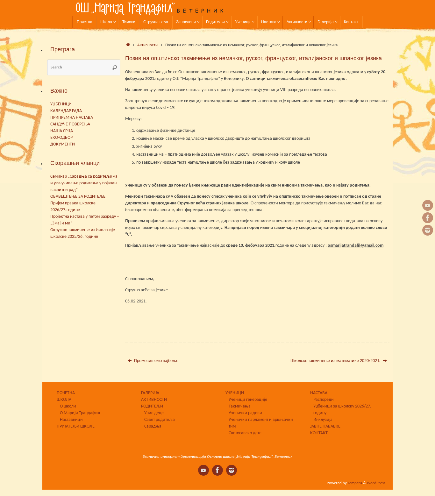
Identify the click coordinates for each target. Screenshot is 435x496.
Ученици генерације (248, 399)
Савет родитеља (159, 419)
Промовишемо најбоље (155, 360)
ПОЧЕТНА (66, 393)
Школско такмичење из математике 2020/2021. (336, 360)
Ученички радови (245, 413)
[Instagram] (427, 230)
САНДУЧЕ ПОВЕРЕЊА (70, 124)
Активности (147, 45)
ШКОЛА (64, 399)
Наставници (71, 419)
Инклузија (322, 419)
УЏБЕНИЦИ (61, 104)
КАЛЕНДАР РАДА (66, 111)
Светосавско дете (245, 433)
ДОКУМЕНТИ (62, 144)
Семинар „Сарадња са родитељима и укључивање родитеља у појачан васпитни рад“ (84, 183)
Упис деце (154, 413)
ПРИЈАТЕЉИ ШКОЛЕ (76, 426)
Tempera (355, 483)
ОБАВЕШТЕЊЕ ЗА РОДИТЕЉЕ (77, 196)
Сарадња (152, 426)
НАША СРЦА (61, 131)
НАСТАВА (318, 393)
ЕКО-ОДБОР (61, 137)
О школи (68, 406)
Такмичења (240, 406)
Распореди (323, 399)
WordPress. (376, 483)
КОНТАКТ (319, 433)
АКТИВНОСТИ (154, 399)
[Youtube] (427, 205)
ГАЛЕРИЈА (150, 393)
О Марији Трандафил (80, 413)
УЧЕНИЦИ (234, 393)
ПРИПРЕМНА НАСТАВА (71, 117)
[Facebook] (427, 217)
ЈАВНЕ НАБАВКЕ (325, 426)
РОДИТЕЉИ (152, 406)
